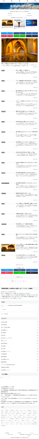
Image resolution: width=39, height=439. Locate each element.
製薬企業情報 (19, 356)
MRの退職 (19, 346)
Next (38, 24)
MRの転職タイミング (19, 370)
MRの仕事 (19, 335)
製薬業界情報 (19, 362)
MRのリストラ (19, 340)
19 (23, 281)
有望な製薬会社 (19, 343)
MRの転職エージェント (19, 351)
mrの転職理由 (19, 354)
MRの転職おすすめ (19, 359)
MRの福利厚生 (19, 324)
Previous (0, 24)
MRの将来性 (19, 332)
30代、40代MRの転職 (19, 327)
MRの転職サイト (19, 330)
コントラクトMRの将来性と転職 (19, 364)
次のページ (19, 277)
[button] (37, 313)
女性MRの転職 (19, 322)
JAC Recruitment (10, 434)
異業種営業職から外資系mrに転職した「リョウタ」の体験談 (29, 435)
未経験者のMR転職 (19, 367)
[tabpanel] (7, 24)
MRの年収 (19, 348)
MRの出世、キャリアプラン (19, 338)
